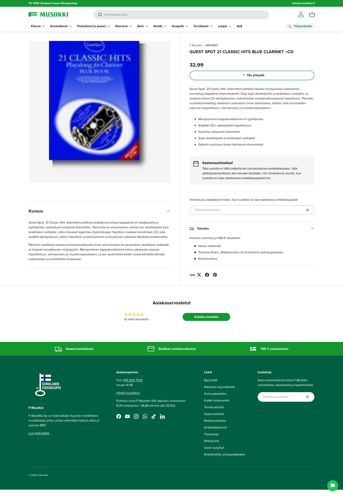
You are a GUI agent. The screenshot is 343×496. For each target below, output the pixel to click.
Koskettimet (58, 26)
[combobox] (181, 14)
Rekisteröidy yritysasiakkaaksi (224, 454)
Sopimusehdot (214, 414)
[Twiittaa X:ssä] (199, 275)
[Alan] (332, 485)
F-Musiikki (196, 45)
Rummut (121, 26)
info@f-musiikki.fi (303, 3)
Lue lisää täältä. (39, 433)
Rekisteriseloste (215, 420)
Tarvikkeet (200, 26)
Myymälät (210, 380)
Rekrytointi (211, 441)
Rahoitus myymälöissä (219, 387)
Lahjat (222, 26)
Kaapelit (178, 26)
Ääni (140, 26)
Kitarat (35, 26)
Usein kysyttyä (214, 447)
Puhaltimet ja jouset (91, 26)
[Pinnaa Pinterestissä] (215, 275)
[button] (312, 14)
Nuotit (157, 26)
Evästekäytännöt (215, 427)
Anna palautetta (215, 393)
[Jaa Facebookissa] (207, 275)
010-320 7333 (133, 380)
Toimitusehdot (214, 407)
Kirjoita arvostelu (206, 317)
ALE (239, 26)
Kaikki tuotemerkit (216, 400)
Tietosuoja (211, 434)
